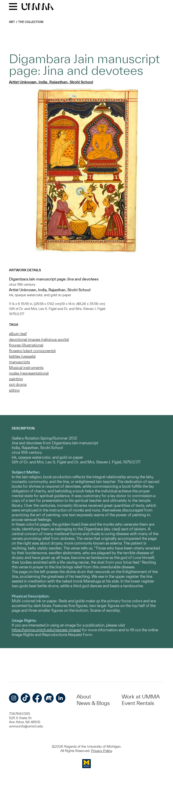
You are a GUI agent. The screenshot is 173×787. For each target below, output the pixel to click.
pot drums (18, 384)
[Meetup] (49, 698)
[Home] (37, 7)
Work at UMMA (141, 697)
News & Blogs (93, 703)
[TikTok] (25, 698)
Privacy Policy (101, 751)
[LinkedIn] (60, 698)
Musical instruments (26, 367)
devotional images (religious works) (39, 339)
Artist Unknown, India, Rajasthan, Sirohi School (51, 82)
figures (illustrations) (26, 345)
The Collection (30, 22)
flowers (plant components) (32, 351)
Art (12, 22)
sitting (14, 390)
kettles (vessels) (22, 356)
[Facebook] (37, 698)
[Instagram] (13, 698)
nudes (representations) (29, 373)
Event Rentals (138, 703)
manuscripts (19, 362)
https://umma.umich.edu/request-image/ (46, 630)
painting (16, 379)
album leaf (18, 333)
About (84, 697)
